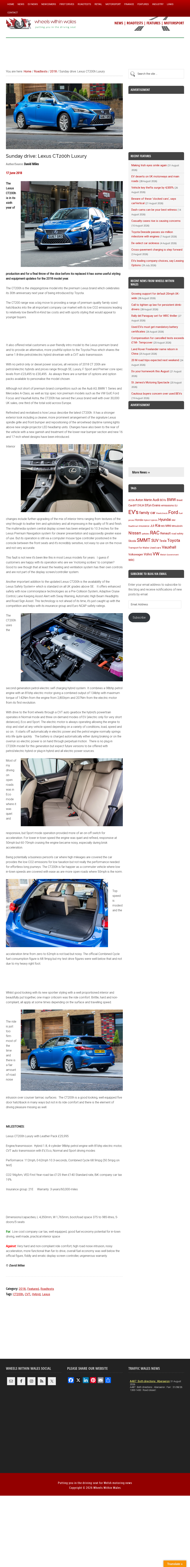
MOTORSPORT (174, 22)
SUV (155, 540)
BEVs (163, 500)
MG (163, 526)
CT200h (18, 1294)
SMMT (143, 540)
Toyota (173, 540)
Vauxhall (169, 547)
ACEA (131, 500)
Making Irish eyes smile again (149, 165)
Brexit (180, 500)
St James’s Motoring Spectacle (150, 382)
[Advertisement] (95, 51)
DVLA (140, 505)
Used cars (155, 547)
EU (176, 505)
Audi (156, 500)
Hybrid (36, 1294)
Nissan (134, 533)
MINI (168, 526)
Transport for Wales (138, 547)
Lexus (46, 1294)
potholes (145, 534)
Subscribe (139, 617)
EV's (133, 512)
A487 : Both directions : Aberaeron (150, 1381)
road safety (177, 533)
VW (156, 554)
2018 (22, 1289)
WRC (131, 560)
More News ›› (141, 472)
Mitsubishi (177, 526)
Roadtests (47, 1289)
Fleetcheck (162, 513)
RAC (155, 533)
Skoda (132, 540)
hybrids (154, 520)
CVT (27, 1294)
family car (147, 512)
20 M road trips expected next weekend (155, 360)
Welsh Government (169, 554)
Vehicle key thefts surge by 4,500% (152, 187)
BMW (171, 499)
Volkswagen (135, 554)
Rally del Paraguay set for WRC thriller (154, 315)
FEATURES (153, 22)
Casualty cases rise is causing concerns (156, 221)
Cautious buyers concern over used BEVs (156, 393)
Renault (165, 533)
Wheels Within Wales (41, 23)
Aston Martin (143, 500)
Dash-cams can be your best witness (154, 209)
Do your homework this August (150, 371)
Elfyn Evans (152, 505)
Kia (157, 525)
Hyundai (164, 520)
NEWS (118, 22)
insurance (144, 526)
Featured (33, 1289)
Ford (173, 512)
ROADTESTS (135, 22)
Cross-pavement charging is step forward (156, 249)
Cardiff (132, 505)
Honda (139, 520)
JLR (152, 525)
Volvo (148, 554)
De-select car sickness (145, 243)
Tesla (162, 541)
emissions (167, 505)
